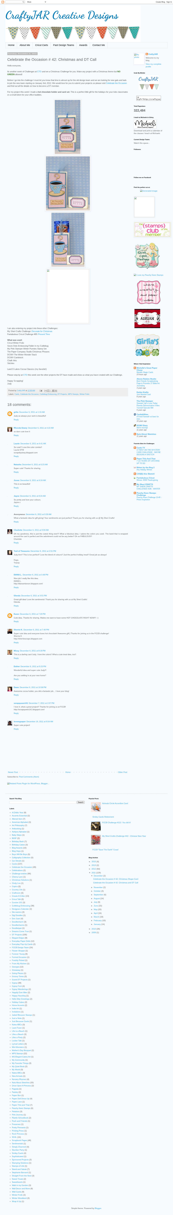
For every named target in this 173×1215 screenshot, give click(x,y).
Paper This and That (20, 1105)
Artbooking (16, 829)
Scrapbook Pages (19, 1140)
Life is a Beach (18, 1031)
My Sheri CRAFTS (145, 484)
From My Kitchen (19, 963)
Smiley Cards (17, 1153)
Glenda (17, 596)
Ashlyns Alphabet (19, 832)
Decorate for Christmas (42, 331)
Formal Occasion (19, 957)
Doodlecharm (17, 922)
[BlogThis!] (48, 390)
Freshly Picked (18, 960)
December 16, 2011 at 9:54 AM (39, 721)
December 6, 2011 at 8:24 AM (33, 496)
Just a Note (17, 1018)
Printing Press (18, 1131)
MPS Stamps (73, 394)
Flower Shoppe (18, 951)
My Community (18, 1060)
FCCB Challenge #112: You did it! (116, 822)
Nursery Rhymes (19, 1079)
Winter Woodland (19, 1198)
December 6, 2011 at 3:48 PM (35, 575)
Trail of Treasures (22, 551)
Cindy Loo (16, 883)
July (96, 902)
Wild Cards (16, 1192)
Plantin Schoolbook (20, 1118)
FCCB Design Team (20, 947)
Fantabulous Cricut (145, 478)
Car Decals (16, 861)
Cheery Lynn (17, 877)
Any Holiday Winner (144, 470)
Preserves (16, 1124)
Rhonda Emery (20, 428)
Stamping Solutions (20, 1163)
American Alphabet (20, 822)
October (97, 891)
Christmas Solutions (20, 880)
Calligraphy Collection (21, 857)
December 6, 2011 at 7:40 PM (36, 630)
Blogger (98, 1208)
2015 (94, 861)
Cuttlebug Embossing (48, 394)
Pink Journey (17, 1115)
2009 (94, 932)
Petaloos (15, 1111)
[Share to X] (50, 390)
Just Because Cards (20, 1021)
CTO (39, 71)
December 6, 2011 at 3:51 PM (34, 596)
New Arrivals (17, 1076)
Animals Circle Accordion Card (115, 803)
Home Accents (18, 1005)
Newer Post (13, 772)
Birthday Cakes (18, 845)
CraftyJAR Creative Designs (61, 14)
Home (11, 45)
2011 (94, 873)
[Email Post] (41, 391)
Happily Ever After (19, 992)
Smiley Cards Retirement (103, 817)
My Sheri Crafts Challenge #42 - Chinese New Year (124, 836)
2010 (94, 929)
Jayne (16, 496)
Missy (16, 651)
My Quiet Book (18, 1066)
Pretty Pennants (19, 1127)
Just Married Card (144, 394)
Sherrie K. (18, 630)
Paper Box (16, 1095)
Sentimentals (17, 1143)
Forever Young (18, 954)
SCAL (14, 1137)
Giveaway (16, 970)
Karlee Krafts (143, 392)
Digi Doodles (17, 915)
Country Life (17, 890)
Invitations (16, 1012)
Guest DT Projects (20, 980)
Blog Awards (17, 848)
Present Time (44, 334)
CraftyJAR (153, 54)
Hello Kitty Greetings (20, 999)
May (96, 909)
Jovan (16, 480)
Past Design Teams (63, 45)
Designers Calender (20, 909)
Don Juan (16, 918)
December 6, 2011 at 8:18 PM (33, 651)
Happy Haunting (19, 996)
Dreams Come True (20, 931)
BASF (14, 838)
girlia (16, 412)
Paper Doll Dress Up (20, 1098)
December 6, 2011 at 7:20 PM (33, 614)
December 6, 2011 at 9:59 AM (36, 530)
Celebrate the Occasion (116, 83)
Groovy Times (18, 976)
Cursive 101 (17, 902)
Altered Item (17, 819)
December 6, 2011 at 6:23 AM (35, 464)
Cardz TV (141, 448)
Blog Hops (16, 851)
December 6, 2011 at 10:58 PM (33, 687)
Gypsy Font (17, 986)
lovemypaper (20, 721)
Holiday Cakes (18, 1002)
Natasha (17, 464)
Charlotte (18, 530)
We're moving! (142, 428)
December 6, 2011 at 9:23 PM (33, 666)
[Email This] (45, 390)
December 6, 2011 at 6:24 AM (33, 480)
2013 (94, 865)
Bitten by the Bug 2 (145, 467)
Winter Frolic (84, 394)
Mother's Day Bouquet (21, 1050)
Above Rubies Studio (146, 379)
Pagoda (15, 1089)
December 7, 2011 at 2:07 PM (41, 703)
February (98, 920)
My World (16, 1069)
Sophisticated (17, 1156)
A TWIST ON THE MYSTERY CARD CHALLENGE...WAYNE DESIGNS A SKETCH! (149, 452)
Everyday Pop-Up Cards (22, 944)
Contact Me (98, 45)
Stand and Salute (19, 1169)
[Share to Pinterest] (56, 390)
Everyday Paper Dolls (21, 941)
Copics (15, 886)
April (96, 913)
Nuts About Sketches (146, 434)
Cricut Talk (16, 899)
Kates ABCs (17, 1024)
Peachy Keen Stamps (21, 1108)
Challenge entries (19, 873)
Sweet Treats (17, 1179)
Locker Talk (17, 1041)
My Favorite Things (20, 1063)
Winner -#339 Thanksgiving (147, 480)
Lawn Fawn (17, 1028)
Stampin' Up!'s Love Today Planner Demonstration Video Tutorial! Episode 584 (148, 405)
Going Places (17, 973)
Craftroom (16, 893)
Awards (83, 45)
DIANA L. (18, 575)
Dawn (16, 687)
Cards (17, 394)
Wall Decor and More (21, 1188)
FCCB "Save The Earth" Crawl (105, 850)
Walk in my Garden (20, 1185)
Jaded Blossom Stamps (22, 1015)
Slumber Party (18, 1150)
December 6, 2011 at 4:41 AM (33, 443)
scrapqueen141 (21, 703)
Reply (16, 420)
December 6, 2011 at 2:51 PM (43, 551)
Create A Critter (18, 896)
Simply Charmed (19, 1147)
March (97, 917)
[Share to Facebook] (53, 390)
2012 (94, 869)
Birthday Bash (18, 841)
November (98, 887)
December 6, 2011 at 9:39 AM (38, 514)
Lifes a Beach (18, 1034)
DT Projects (62, 394)
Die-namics (16, 912)
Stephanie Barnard (20, 1172)
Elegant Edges (18, 938)
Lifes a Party (17, 1037)
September (99, 895)
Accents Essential (19, 816)
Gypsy (14, 983)
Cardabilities (142, 414)
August (97, 898)
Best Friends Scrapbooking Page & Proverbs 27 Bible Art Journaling (148, 383)
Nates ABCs (17, 1073)
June (96, 906)
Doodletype (17, 928)
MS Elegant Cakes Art (21, 1057)
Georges (15, 967)
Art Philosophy (18, 825)
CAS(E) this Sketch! (146, 474)
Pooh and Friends (19, 1121)
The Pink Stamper (145, 401)
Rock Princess (18, 1134)
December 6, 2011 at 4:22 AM (41, 428)
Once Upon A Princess (21, 1086)
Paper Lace (17, 1102)
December (98, 876)
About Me (25, 45)
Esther (17, 666)
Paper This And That (146, 459)
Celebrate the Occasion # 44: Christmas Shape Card (115, 879)
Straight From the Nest (21, 1176)
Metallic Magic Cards (145, 372)
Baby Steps (17, 835)
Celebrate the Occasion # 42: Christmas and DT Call (115, 883)
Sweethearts (17, 1182)
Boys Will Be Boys (19, 854)
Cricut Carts (41, 45)
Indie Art (15, 1008)
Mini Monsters (18, 1047)
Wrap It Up (16, 1201)
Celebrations (17, 870)
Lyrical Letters (18, 1044)
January (97, 924)
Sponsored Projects (20, 1160)
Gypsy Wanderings (20, 989)
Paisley (15, 1092)
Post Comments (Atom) (29, 777)
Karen (16, 614)
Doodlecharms (18, 925)
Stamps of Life (18, 1166)
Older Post (122, 772)
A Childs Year (17, 812)
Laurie (17, 443)
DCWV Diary (142, 425)
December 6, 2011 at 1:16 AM (32, 412)
